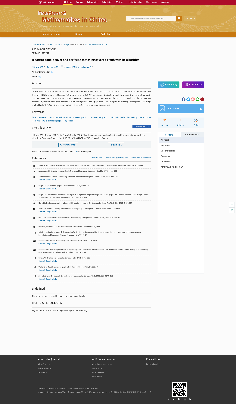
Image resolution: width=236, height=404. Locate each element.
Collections (106, 34)
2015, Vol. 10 (55, 45)
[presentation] (47, 105)
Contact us (42, 373)
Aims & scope (44, 364)
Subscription (92, 2)
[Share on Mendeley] (202, 99)
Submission (107, 2)
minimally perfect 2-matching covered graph (130, 117)
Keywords (165, 145)
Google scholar (51, 180)
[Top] (232, 204)
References (166, 156)
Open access (151, 2)
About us (165, 2)
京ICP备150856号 (75, 393)
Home (69, 2)
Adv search (190, 18)
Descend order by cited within (141, 158)
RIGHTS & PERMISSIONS (172, 167)
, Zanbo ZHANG (70, 67)
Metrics (119, 2)
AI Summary (170, 84)
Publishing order (97, 158)
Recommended (192, 135)
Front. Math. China (39, 45)
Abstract (165, 140)
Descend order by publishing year (117, 158)
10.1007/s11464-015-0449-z (96, 45)
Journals (79, 2)
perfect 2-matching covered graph (70, 117)
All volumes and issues (102, 364)
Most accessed (98, 373)
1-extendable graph (98, 117)
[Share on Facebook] (183, 99)
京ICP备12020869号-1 (56, 393)
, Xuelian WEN (85, 67)
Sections (169, 135)
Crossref (42, 180)
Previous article (69, 145)
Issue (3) (66, 45)
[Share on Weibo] (193, 99)
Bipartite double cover (42, 117)
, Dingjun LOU (51, 67)
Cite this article (168, 151)
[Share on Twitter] (188, 99)
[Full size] (232, 210)
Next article (115, 145)
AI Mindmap (195, 84)
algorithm (69, 121)
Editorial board (44, 368)
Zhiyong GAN (38, 67)
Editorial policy (135, 2)
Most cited (97, 377)
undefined (166, 162)
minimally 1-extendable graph (48, 121)
